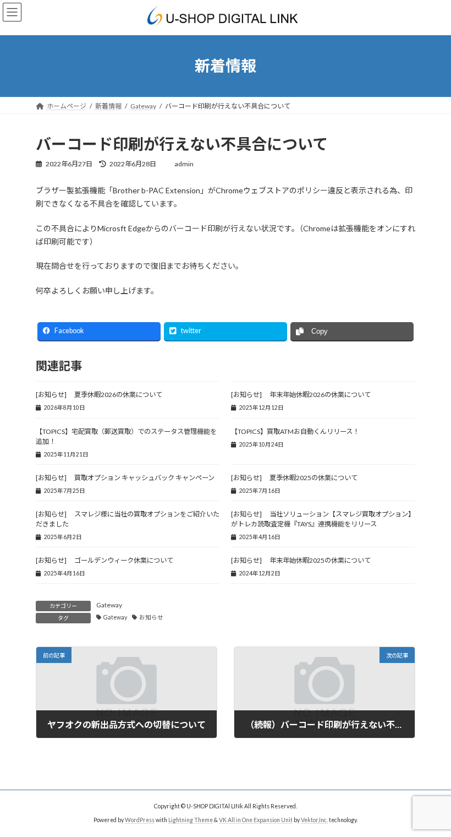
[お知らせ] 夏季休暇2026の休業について (99, 394)
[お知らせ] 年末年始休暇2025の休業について (301, 560)
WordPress (140, 820)
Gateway (109, 605)
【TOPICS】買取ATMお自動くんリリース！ (295, 431)
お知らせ (151, 617)
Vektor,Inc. (314, 820)
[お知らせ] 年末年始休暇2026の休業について (301, 394)
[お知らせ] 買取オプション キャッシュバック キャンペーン (125, 478)
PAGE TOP (430, 800)
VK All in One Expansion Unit (256, 820)
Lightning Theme (190, 820)
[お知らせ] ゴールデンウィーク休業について (104, 560)
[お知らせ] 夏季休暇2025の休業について (294, 478)
